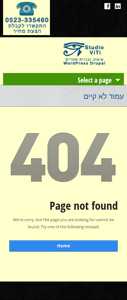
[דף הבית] (83, 64)
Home (63, 246)
